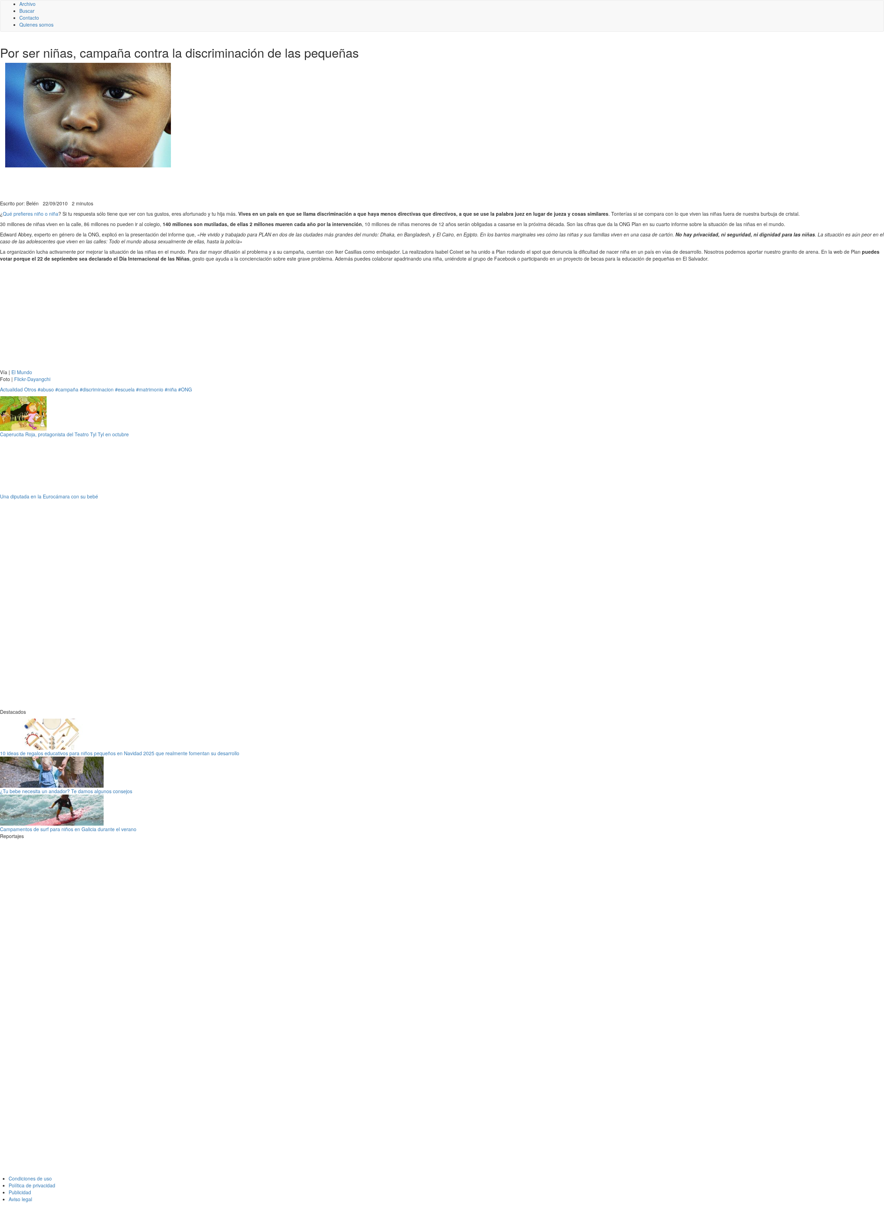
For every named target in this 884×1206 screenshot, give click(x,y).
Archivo (27, 3)
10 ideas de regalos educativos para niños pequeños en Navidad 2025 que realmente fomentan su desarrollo (119, 753)
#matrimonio (149, 389)
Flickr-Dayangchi (32, 379)
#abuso (46, 389)
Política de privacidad (32, 1185)
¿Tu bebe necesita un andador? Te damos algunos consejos (66, 791)
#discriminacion (97, 389)
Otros (30, 389)
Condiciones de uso (30, 1178)
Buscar (27, 10)
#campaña (66, 389)
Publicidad (20, 1192)
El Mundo (21, 372)
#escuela (125, 389)
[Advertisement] (169, 182)
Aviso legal (20, 1199)
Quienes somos (36, 24)
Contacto (29, 17)
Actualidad (11, 389)
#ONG (185, 389)
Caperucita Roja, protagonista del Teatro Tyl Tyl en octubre (64, 434)
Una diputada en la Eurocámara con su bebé (49, 496)
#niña (171, 389)
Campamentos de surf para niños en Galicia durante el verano (68, 829)
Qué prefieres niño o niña (30, 213)
